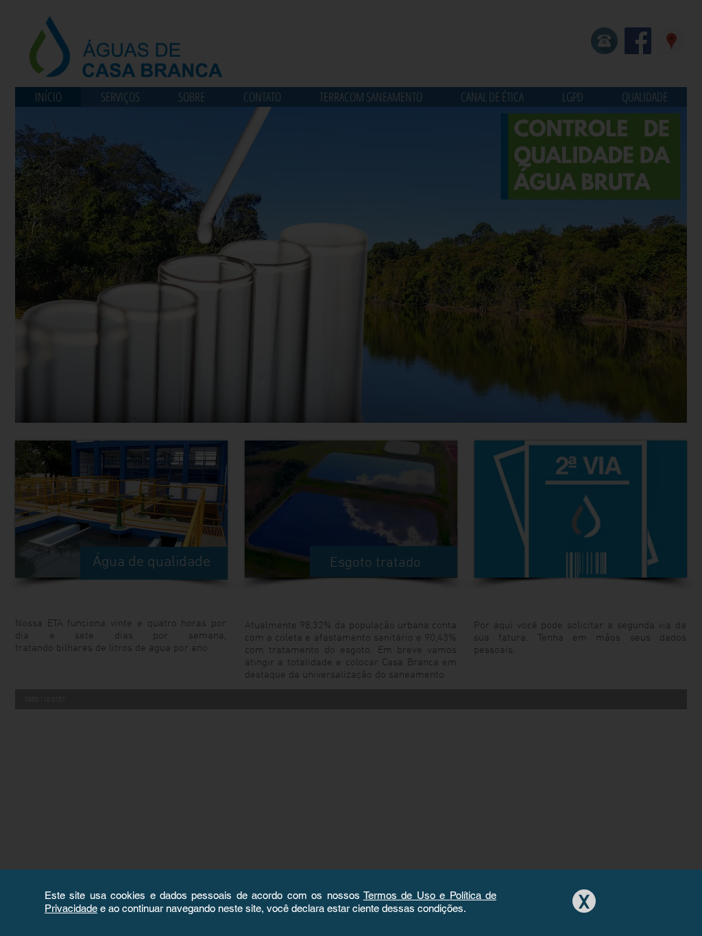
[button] (584, 901)
